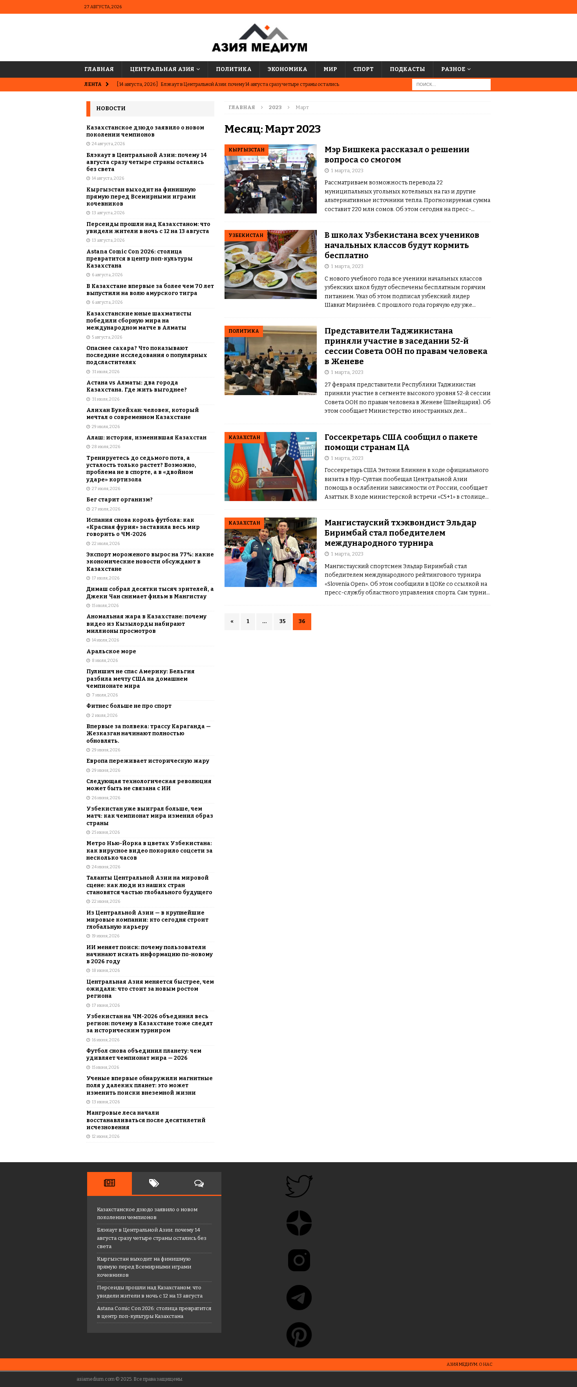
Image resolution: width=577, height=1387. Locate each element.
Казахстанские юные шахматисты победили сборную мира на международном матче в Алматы (139, 320)
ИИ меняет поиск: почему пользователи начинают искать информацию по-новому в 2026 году (149, 954)
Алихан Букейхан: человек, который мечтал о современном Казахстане (142, 414)
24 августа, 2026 (108, 143)
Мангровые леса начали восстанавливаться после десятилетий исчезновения (146, 1120)
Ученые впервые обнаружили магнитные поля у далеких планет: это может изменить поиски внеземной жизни (149, 1085)
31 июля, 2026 (105, 371)
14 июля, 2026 (105, 640)
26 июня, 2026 (106, 797)
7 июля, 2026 (105, 695)
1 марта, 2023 (347, 170)
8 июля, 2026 (105, 660)
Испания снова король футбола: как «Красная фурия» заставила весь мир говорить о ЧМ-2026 (143, 527)
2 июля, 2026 (104, 715)
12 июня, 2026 (105, 1136)
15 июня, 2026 (105, 1067)
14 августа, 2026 (108, 178)
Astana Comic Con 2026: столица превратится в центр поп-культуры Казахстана (139, 258)
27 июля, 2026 (106, 488)
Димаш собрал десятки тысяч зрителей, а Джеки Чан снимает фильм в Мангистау (150, 593)
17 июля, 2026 (105, 578)
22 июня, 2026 (106, 901)
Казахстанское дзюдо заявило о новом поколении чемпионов (145, 131)
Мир (330, 69)
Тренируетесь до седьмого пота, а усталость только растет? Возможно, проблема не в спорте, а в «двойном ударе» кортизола (141, 469)
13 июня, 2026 (106, 1101)
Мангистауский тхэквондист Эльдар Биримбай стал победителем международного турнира (401, 533)
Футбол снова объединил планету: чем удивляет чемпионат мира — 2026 (143, 1054)
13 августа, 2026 (108, 212)
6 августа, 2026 (107, 274)
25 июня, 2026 (106, 832)
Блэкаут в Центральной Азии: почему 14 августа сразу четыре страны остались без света (146, 162)
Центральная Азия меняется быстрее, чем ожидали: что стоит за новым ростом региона (150, 989)
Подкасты (407, 69)
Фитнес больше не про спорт (129, 706)
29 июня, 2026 (106, 750)
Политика (234, 69)
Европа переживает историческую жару (147, 761)
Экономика (287, 69)
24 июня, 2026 (106, 866)
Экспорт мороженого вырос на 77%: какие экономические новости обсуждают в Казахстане (150, 561)
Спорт (363, 69)
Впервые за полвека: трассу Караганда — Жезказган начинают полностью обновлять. (148, 733)
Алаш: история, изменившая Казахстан (146, 437)
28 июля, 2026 (106, 446)
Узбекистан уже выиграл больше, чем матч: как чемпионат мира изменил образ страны (149, 816)
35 (282, 621)
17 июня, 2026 (106, 1005)
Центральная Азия (162, 69)
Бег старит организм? (119, 499)
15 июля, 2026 (105, 605)
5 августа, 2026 (107, 337)
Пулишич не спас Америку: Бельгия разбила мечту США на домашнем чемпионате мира (140, 678)
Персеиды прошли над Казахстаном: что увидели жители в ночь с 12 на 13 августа (148, 228)
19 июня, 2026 (105, 936)
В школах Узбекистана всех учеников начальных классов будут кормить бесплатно (402, 245)
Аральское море (111, 651)
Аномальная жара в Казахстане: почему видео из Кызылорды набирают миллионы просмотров (146, 623)
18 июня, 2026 (106, 970)
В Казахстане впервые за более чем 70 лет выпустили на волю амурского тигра (150, 290)
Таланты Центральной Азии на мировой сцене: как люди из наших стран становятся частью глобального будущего (149, 885)
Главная (99, 69)
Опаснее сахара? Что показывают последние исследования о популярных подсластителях (146, 355)
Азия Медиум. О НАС (470, 1364)
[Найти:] (451, 84)
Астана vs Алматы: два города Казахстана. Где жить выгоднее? (136, 386)
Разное (453, 69)
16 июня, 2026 (105, 1040)
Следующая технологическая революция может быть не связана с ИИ (149, 785)
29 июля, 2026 (106, 426)
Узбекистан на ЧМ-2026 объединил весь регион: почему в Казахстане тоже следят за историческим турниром (149, 1023)
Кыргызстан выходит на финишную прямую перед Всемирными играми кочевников (141, 196)
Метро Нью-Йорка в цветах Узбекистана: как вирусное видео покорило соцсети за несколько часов (149, 850)
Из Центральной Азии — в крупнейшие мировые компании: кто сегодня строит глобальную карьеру (147, 919)
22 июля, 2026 (106, 543)
